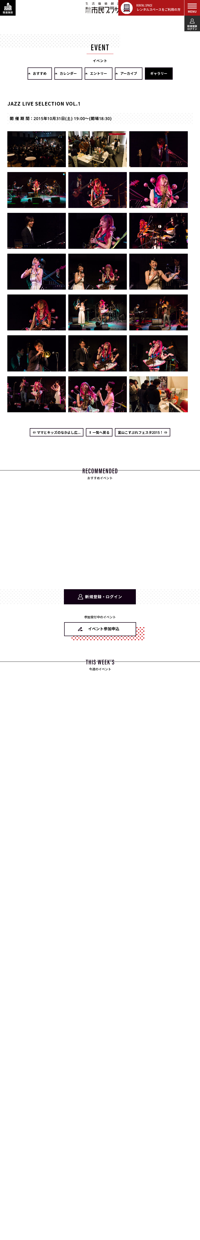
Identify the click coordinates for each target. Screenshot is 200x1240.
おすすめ (40, 73)
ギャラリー (158, 73)
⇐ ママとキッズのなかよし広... (56, 432)
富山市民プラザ (102, 7)
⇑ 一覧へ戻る (99, 432)
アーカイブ (128, 73)
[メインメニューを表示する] (192, 8)
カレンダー (68, 73)
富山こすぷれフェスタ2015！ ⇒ (142, 432)
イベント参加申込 (103, 628)
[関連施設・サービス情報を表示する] (8, 8)
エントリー (98, 73)
